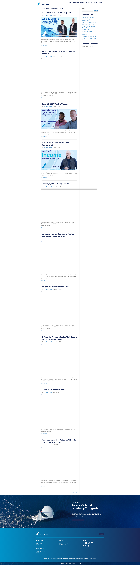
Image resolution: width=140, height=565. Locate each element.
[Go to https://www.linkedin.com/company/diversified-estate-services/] (86, 543)
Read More (44, 45)
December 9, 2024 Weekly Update (56, 13)
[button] (78, 520)
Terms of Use (68, 563)
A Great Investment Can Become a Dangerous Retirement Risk (88, 18)
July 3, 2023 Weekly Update (54, 390)
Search (83, 8)
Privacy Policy (62, 563)
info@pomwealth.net (66, 542)
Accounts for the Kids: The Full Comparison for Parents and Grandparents (89, 33)
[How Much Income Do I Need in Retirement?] (59, 159)
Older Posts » (74, 492)
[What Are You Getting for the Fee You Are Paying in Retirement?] (69, 256)
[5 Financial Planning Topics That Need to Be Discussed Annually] (69, 359)
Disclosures (74, 563)
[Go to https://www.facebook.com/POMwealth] (83, 543)
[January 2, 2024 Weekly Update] (69, 204)
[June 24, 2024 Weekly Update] (59, 118)
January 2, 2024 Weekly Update (55, 184)
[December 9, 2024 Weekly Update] (59, 27)
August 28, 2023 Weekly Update (55, 287)
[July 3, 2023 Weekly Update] (69, 410)
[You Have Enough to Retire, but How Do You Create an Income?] (69, 462)
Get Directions (39, 544)
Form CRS (79, 563)
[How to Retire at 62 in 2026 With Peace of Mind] (69, 74)
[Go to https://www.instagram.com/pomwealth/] (89, 543)
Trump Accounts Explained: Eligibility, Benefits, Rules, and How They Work (89, 27)
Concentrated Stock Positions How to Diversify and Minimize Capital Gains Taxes (89, 38)
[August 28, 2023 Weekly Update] (69, 307)
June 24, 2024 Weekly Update (55, 104)
